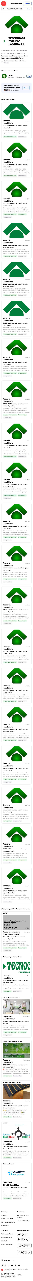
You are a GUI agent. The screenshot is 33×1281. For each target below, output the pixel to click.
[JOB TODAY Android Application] (23, 1239)
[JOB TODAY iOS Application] (22, 1234)
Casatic (5, 1123)
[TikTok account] (2, 1265)
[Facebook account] (8, 1265)
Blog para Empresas (8, 1222)
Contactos (4, 1241)
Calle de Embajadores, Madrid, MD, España (15, 62)
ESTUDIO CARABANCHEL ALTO (12, 1082)
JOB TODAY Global (23, 1221)
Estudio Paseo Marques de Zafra (12, 1041)
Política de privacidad (7, 1273)
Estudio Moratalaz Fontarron (11, 997)
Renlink (5, 913)
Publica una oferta (7, 1218)
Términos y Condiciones (8, 1275)
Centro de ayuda (6, 1244)
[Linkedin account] (19, 1265)
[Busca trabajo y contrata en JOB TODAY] (3, 3)
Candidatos (5, 1225)
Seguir (26, 88)
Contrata (4, 1215)
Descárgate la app (7, 1234)
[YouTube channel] (12, 1265)
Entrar (27, 3)
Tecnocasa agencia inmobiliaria (12, 957)
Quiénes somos (6, 1237)
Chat (29, 76)
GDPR (19, 1275)
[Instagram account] (5, 1265)
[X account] (15, 1265)
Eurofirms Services (8, 1164)
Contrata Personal (16, 3)
